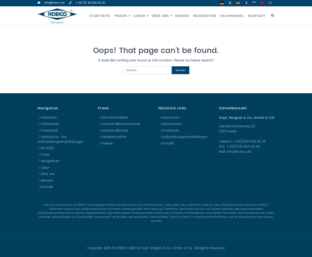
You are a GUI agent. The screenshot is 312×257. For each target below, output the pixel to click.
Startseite (99, 16)
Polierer (107, 143)
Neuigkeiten (204, 16)
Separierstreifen (114, 137)
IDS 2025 (47, 148)
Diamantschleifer (114, 117)
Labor (139, 16)
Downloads (49, 130)
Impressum (170, 117)
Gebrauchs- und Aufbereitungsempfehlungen (60, 139)
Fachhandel (232, 16)
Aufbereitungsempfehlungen (185, 137)
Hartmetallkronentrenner (121, 124)
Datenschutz (172, 124)
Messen (182, 16)
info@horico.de (54, 2)
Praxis (120, 16)
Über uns (160, 16)
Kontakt (257, 16)
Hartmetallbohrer (115, 130)
